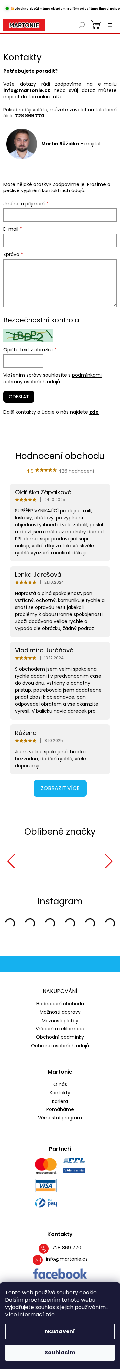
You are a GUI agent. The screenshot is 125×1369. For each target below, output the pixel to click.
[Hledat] (81, 25)
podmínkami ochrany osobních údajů (52, 378)
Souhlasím (60, 1352)
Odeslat (19, 396)
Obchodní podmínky (60, 1036)
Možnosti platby (60, 1019)
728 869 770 (66, 1247)
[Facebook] (60, 1273)
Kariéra (60, 1100)
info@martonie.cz (26, 90)
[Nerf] (31, 861)
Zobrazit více (60, 788)
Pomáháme (60, 1108)
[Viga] (74, 861)
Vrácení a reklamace (60, 1028)
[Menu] (110, 25)
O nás (60, 1083)
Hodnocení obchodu (60, 1002)
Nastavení (60, 1331)
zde (50, 1314)
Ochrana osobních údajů (60, 1044)
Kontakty (60, 1092)
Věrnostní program (60, 1117)
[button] (11, 861)
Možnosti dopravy (60, 1011)
